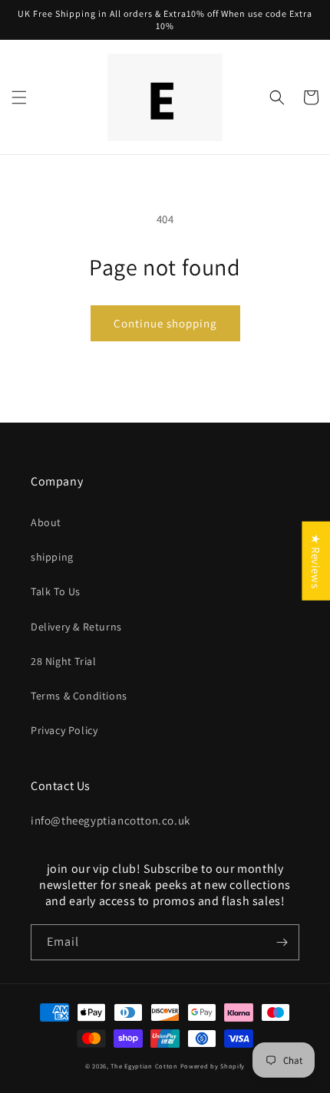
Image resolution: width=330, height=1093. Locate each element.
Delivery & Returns (76, 627)
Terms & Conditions (79, 696)
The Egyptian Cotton (144, 1066)
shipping (52, 557)
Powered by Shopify (213, 1066)
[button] (19, 97)
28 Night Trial (63, 661)
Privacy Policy (64, 730)
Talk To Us (56, 591)
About (46, 522)
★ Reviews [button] (316, 560)
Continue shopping (165, 323)
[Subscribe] (282, 942)
